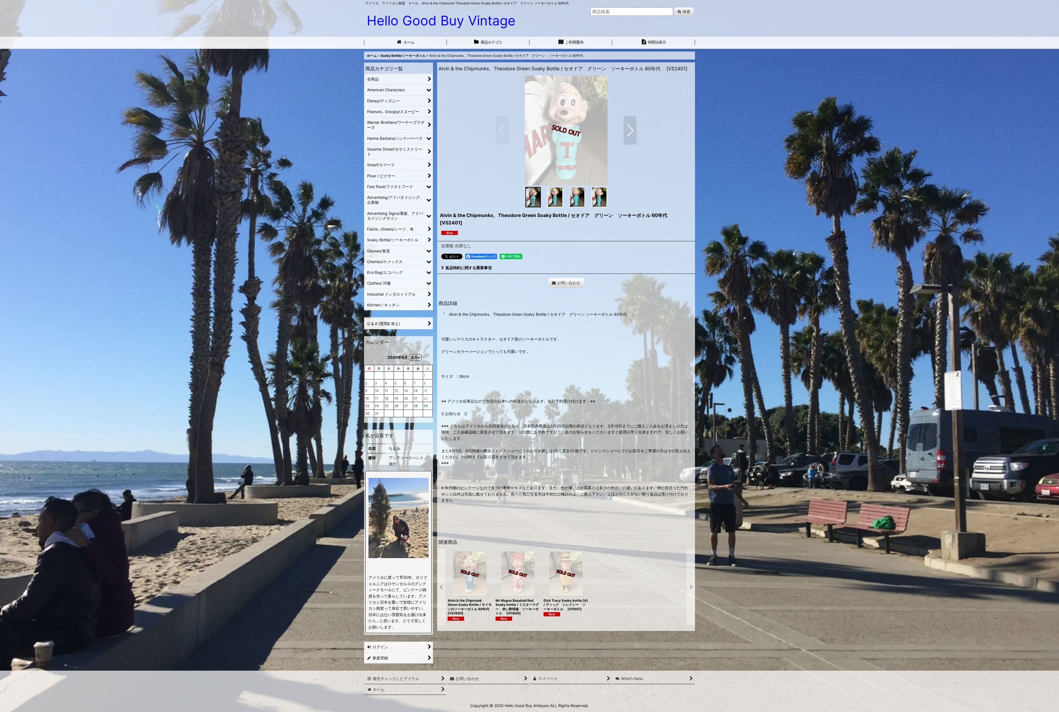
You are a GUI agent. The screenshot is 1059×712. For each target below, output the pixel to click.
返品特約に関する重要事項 (468, 267)
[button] (502, 130)
